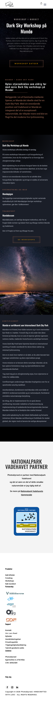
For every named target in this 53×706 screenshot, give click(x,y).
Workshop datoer (26, 64)
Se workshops (26, 240)
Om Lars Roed (11, 633)
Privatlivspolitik (11, 642)
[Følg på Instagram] (12, 687)
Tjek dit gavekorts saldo (14, 648)
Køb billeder (10, 575)
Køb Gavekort (10, 584)
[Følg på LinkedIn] (17, 687)
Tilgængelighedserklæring (15, 645)
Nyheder (8, 636)
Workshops (9, 581)
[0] (41, 4)
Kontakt (8, 630)
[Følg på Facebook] (7, 687)
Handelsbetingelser (13, 639)
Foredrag (8, 578)
